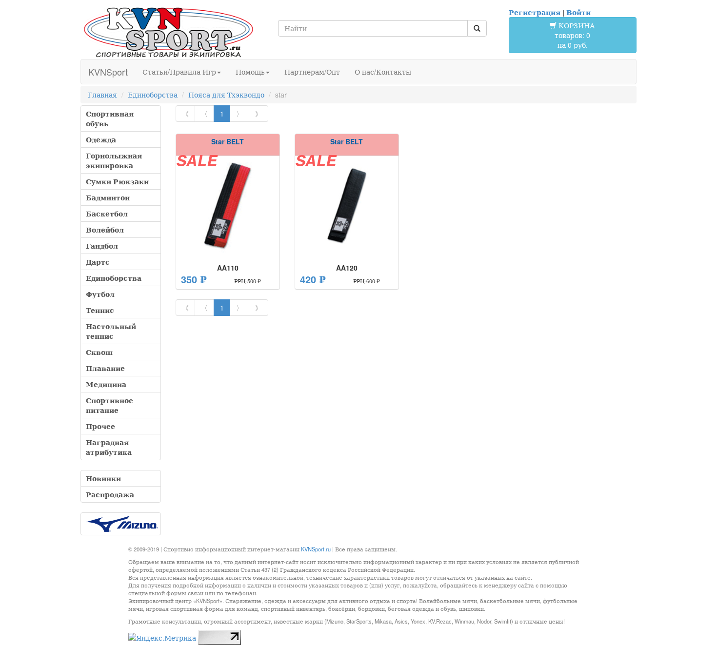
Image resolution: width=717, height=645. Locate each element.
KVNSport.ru (316, 549)
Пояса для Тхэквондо (226, 94)
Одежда (101, 139)
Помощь (250, 72)
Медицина (106, 384)
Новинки (103, 478)
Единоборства (153, 94)
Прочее (100, 426)
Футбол (100, 294)
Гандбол (102, 246)
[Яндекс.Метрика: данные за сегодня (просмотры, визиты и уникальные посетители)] (162, 638)
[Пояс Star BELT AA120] (347, 205)
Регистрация (534, 12)
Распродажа (110, 494)
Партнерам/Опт (312, 72)
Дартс (98, 262)
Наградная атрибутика (109, 447)
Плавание (105, 368)
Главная (102, 94)
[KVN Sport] (168, 32)
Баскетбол (107, 213)
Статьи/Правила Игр (179, 72)
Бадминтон (108, 197)
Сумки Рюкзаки (117, 181)
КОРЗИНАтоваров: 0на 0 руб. (575, 35)
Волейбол (105, 230)
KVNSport (108, 71)
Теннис (100, 310)
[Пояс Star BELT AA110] (228, 205)
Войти (578, 12)
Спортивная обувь (110, 118)
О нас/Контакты (383, 72)
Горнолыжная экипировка (114, 160)
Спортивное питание (109, 405)
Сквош (99, 352)
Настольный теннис (111, 331)
